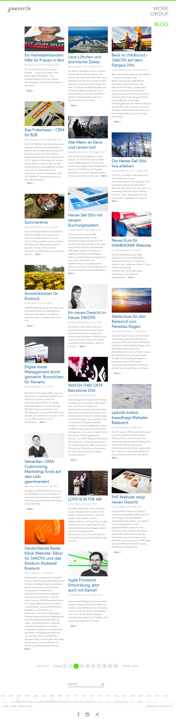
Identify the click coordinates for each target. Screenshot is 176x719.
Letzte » (135, 666)
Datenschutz (166, 706)
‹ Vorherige (57, 666)
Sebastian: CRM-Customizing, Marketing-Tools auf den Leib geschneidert (43, 471)
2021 (157, 696)
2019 (141, 696)
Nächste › (127, 666)
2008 (51, 696)
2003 (11, 696)
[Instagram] (87, 715)
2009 (60, 696)
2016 (117, 696)
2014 (100, 696)
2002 (3, 696)
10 (116, 666)
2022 (165, 696)
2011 (76, 696)
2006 (35, 696)
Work (161, 9)
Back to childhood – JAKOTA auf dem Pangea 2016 (130, 60)
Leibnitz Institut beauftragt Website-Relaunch (130, 417)
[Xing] (97, 715)
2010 (68, 696)
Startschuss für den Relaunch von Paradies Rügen (129, 321)
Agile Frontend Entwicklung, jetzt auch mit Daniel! (83, 585)
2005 (27, 696)
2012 (84, 696)
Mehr (30, 90)
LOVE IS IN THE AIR (85, 499)
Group (159, 14)
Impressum (151, 706)
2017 (125, 696)
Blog (161, 24)
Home (6, 706)
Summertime (36, 222)
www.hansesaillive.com (123, 185)
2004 (19, 696)
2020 (149, 696)
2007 (43, 696)
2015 (108, 696)
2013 (92, 696)
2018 (133, 696)
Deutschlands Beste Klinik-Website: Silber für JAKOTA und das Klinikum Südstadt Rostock (44, 558)
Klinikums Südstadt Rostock (38, 584)
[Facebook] (78, 715)
